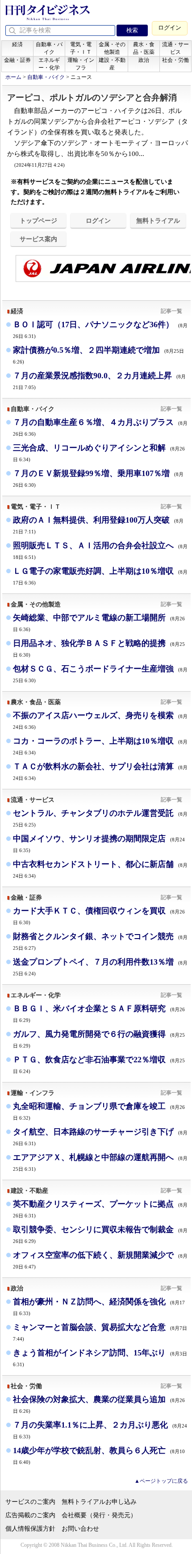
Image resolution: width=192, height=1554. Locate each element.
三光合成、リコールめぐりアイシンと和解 (99, 452)
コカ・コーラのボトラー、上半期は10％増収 (100, 745)
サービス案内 (38, 238)
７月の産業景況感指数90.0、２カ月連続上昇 (99, 380)
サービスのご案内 (30, 1501)
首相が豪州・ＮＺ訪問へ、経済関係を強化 (99, 1306)
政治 (143, 60)
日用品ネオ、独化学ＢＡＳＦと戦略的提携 (99, 648)
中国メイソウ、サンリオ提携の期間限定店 (99, 843)
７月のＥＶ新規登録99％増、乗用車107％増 (98, 478)
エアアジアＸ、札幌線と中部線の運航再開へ (100, 1162)
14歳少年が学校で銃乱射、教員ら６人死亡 (99, 1455)
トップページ (38, 220)
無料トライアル (158, 220)
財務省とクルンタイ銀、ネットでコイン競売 (100, 941)
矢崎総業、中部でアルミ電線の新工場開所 (99, 622)
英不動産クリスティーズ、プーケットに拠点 (100, 1208)
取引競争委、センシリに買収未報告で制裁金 (100, 1234)
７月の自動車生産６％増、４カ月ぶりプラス (100, 427)
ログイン (169, 27)
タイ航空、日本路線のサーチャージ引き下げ (100, 1136)
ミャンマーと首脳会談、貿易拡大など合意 (100, 1332)
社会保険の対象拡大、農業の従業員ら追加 (99, 1404)
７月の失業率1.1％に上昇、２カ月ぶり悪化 (100, 1429)
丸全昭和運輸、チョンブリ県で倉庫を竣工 (99, 1111)
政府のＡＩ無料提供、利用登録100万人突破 (98, 524)
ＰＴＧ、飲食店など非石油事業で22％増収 (99, 1064)
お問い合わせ (80, 1528)
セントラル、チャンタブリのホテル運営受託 (100, 818)
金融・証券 (17, 60)
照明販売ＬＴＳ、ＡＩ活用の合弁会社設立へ (100, 550)
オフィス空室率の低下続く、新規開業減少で (100, 1260)
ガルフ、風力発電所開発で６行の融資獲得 (99, 1039)
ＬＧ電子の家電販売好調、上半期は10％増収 (100, 576)
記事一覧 (171, 311)
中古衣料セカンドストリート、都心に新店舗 (100, 869)
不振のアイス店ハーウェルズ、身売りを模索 (100, 720)
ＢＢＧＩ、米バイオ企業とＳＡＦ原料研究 (99, 1013)
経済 (17, 44)
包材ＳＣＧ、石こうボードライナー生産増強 (100, 673)
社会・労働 (175, 60)
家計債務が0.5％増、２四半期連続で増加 (98, 355)
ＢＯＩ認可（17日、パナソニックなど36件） (100, 329)
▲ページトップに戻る (161, 1481)
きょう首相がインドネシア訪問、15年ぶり (100, 1357)
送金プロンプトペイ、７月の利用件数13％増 (100, 966)
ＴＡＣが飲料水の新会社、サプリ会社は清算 (100, 771)
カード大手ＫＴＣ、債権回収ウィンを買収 (99, 915)
